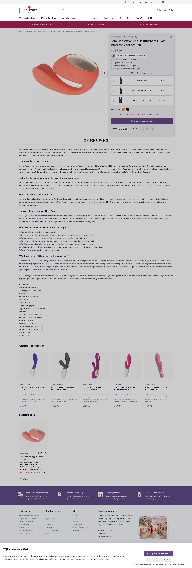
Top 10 (139, 18)
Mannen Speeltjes (48, 18)
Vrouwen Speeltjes (27, 18)
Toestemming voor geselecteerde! (159, 559)
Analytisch (173, 564)
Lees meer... (105, 559)
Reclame (182, 564)
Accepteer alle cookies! (159, 553)
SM (82, 18)
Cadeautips (125, 18)
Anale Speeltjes (68, 18)
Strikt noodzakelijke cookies (143, 564)
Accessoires (109, 18)
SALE (150, 18)
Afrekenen (156, 2)
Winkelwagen (131, 2)
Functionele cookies (161, 564)
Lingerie (94, 18)
